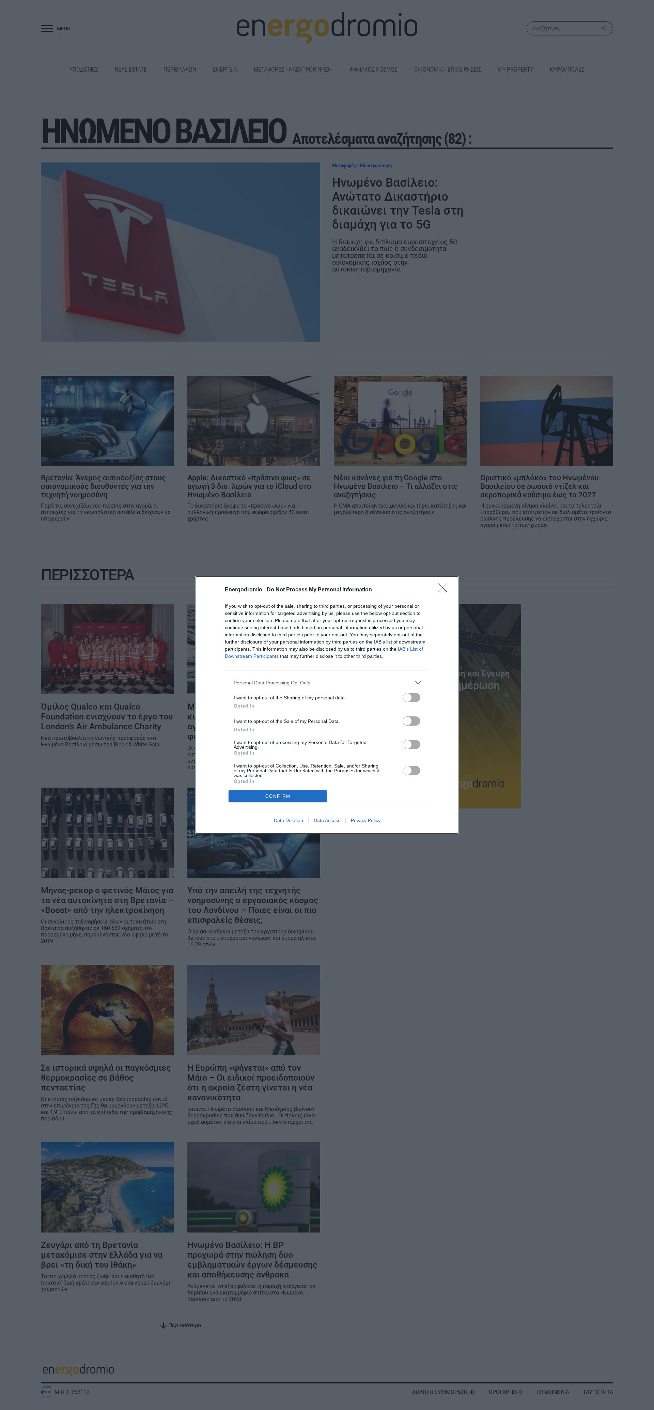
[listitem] (327, 682)
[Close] (444, 590)
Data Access (327, 820)
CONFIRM (278, 796)
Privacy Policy (365, 820)
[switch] (411, 697)
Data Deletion (288, 820)
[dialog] (327, 705)
